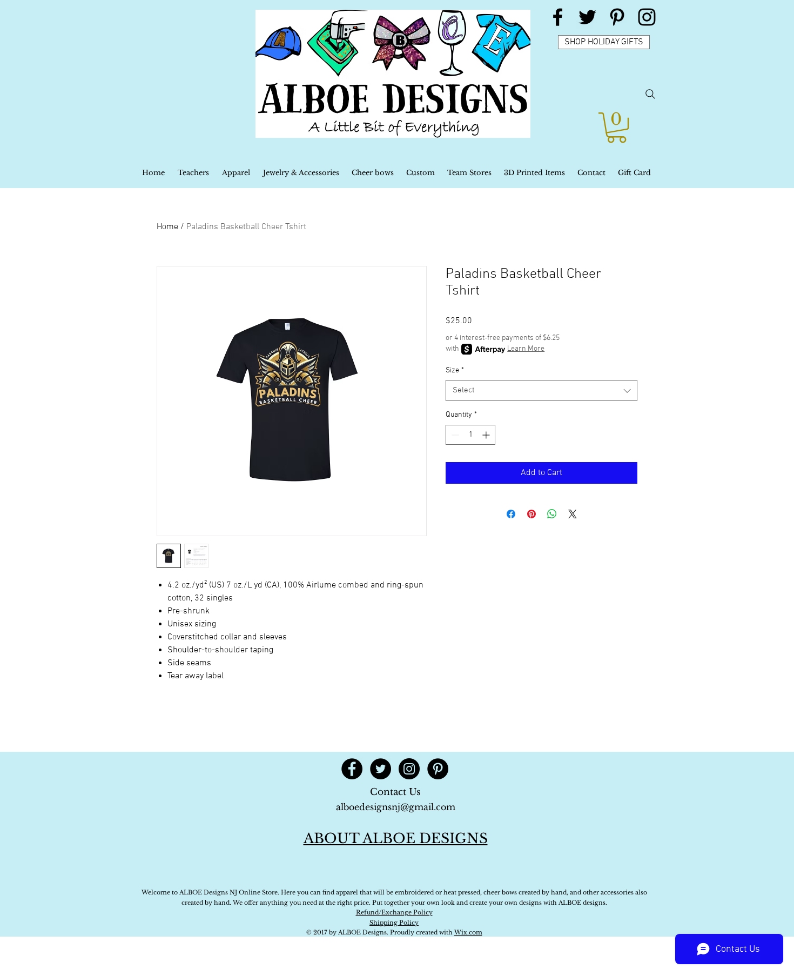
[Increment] (487, 434)
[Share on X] (572, 513)
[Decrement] (454, 434)
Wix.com (468, 932)
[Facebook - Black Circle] (351, 768)
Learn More (525, 348)
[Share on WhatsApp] (552, 513)
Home (167, 227)
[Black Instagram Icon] (646, 17)
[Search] (650, 94)
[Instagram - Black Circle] (409, 768)
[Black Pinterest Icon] (617, 17)
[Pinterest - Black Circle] (437, 768)
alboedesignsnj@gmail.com (395, 807)
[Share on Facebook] (510, 513)
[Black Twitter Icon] (587, 17)
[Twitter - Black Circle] (380, 768)
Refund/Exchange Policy (394, 912)
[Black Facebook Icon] (557, 17)
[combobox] (541, 390)
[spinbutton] (470, 434)
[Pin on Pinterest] (531, 513)
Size (455, 370)
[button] (616, 127)
